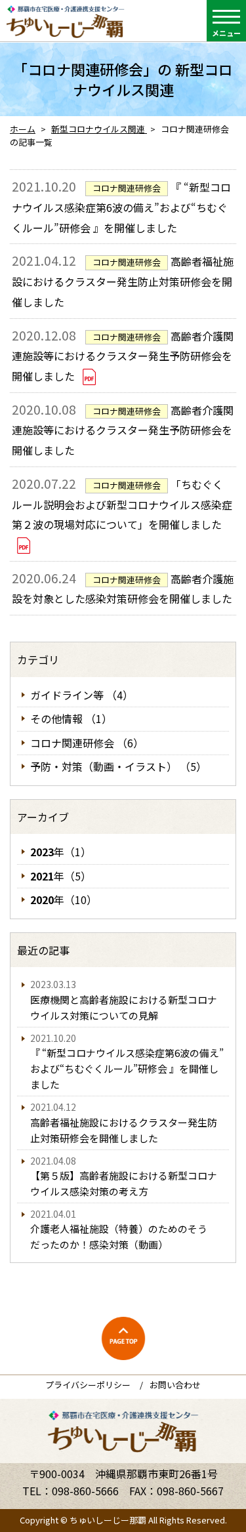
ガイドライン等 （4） (81, 695)
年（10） (63, 899)
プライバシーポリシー (88, 1384)
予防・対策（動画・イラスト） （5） (118, 766)
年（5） (60, 876)
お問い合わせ (175, 1384)
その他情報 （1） (71, 718)
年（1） (60, 851)
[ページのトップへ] (123, 1338)
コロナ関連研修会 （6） (87, 743)
